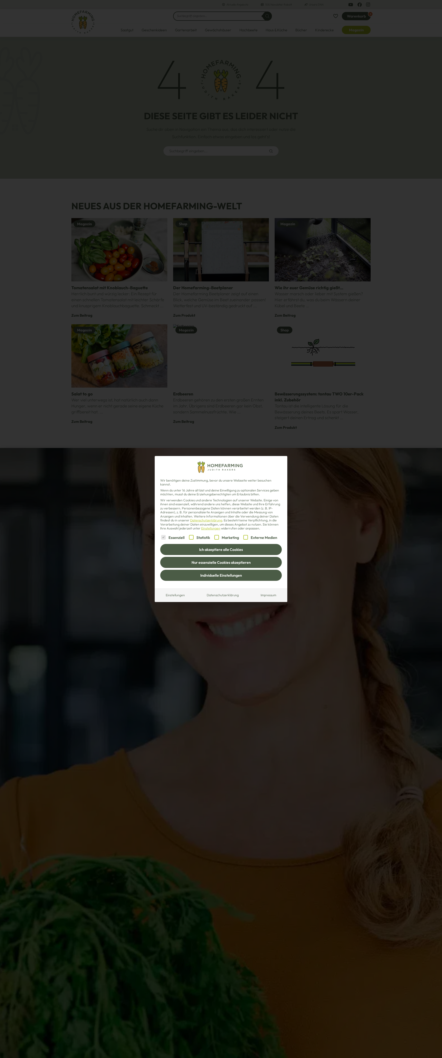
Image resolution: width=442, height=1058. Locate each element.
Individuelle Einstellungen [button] (221, 575)
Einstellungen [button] (210, 528)
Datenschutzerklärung (206, 520)
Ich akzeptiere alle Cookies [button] (221, 549)
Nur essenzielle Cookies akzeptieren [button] (221, 562)
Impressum (268, 595)
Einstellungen (175, 595)
